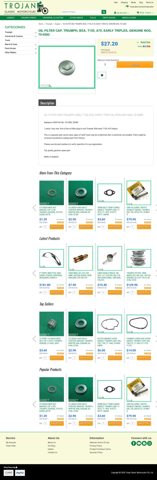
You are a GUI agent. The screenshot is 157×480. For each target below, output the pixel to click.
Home (41, 24)
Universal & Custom (53, 18)
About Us (149, 2)
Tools (93, 18)
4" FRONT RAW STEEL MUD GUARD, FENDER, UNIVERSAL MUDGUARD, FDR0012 (50, 275)
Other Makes (76, 18)
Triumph (49, 24)
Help (116, 2)
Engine (57, 24)
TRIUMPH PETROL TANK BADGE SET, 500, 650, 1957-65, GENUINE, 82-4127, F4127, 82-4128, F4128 (139, 276)
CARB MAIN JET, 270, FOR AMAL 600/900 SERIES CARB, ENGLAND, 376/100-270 (80, 275)
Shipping (124, 2)
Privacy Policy (96, 446)
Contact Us (52, 452)
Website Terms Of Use (99, 442)
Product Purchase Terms (100, 449)
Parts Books (109, 18)
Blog (141, 2)
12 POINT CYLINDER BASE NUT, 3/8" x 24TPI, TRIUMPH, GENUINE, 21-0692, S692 (50, 340)
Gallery (51, 449)
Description (47, 102)
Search (10, 18)
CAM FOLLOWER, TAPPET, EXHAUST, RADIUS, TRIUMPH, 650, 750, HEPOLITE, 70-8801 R (138, 211)
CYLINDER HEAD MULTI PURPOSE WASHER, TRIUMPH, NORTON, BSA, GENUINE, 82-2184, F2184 (80, 211)
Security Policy (96, 452)
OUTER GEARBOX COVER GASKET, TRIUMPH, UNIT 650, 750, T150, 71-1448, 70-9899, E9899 (109, 342)
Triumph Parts (28, 18)
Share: (140, 46)
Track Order (11, 446)
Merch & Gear (129, 18)
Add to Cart (56, 227)
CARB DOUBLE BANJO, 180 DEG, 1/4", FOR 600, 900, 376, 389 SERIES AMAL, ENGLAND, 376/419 (109, 276)
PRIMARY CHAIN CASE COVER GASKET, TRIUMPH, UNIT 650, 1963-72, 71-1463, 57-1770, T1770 (138, 342)
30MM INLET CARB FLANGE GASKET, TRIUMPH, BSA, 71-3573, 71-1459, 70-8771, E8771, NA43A (109, 211)
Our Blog (51, 446)
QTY (40, 227)
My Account (11, 442)
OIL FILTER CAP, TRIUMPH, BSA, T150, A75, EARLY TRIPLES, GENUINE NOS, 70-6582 (94, 24)
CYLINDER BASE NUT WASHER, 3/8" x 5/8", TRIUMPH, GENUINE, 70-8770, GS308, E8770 (51, 211)
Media (133, 2)
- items (145, 13)
